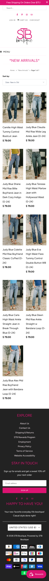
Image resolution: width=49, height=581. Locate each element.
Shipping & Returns (24, 432)
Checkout (35, 20)
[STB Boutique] (24, 35)
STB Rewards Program (24, 437)
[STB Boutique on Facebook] (17, 15)
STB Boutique (20, 536)
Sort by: (6, 76)
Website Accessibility (24, 455)
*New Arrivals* (24, 60)
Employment (24, 442)
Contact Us (24, 428)
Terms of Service (24, 451)
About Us (24, 423)
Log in (12, 20)
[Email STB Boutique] (31, 15)
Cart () (23, 20)
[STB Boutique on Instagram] (27, 15)
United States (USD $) (23, 527)
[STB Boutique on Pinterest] (22, 15)
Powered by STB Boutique (31, 538)
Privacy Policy (24, 446)
